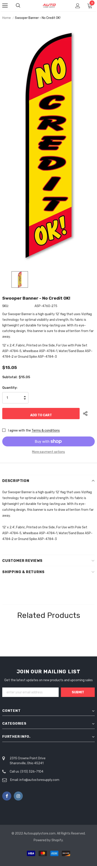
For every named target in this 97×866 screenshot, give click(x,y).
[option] (48, 145)
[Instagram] (18, 795)
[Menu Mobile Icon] (5, 5)
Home (6, 18)
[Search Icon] (22, 5)
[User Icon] (77, 5)
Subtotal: (9, 377)
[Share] (89, 413)
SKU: (5, 306)
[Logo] (49, 5)
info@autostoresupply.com (39, 780)
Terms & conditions (46, 430)
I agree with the (19, 430)
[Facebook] (6, 795)
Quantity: (9, 388)
